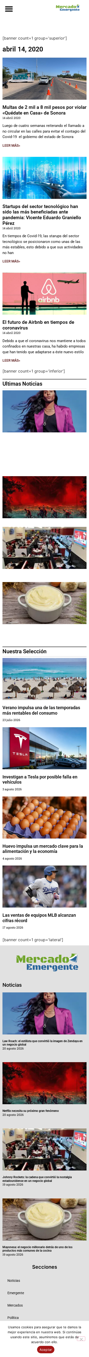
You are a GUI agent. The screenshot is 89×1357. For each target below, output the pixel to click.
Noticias (13, 1281)
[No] (81, 1338)
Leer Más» (11, 145)
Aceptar (46, 1350)
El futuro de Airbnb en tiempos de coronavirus (38, 325)
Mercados (15, 1305)
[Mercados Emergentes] (67, 8)
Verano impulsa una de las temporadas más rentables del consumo (41, 710)
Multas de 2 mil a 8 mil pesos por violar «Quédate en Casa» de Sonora (44, 110)
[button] (8, 8)
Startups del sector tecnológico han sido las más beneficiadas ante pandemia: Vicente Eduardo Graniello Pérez (41, 215)
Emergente (15, 1293)
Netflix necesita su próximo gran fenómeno (30, 1111)
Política (13, 1318)
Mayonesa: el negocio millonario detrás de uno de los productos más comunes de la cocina (37, 1248)
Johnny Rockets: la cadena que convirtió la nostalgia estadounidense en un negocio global (37, 1178)
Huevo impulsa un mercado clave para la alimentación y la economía (42, 848)
